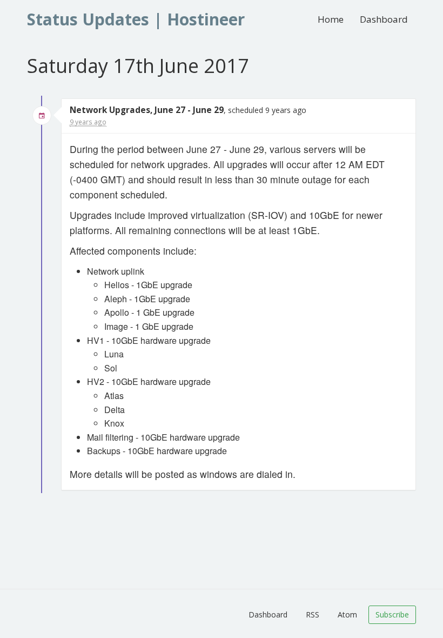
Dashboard (384, 19)
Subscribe (392, 614)
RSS (312, 614)
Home (331, 19)
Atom (347, 614)
